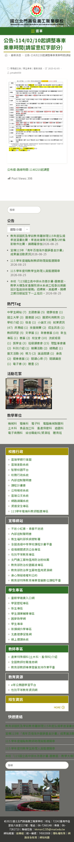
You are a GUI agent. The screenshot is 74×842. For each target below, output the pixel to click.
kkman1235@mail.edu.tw (49, 829)
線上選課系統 (20, 639)
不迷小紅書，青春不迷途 (27, 528)
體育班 (57, 433)
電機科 (24, 423)
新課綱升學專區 (21, 629)
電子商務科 (15, 433)
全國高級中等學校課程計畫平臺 (31, 544)
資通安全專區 (20, 506)
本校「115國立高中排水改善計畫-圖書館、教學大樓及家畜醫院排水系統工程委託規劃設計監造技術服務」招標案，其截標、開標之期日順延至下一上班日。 (38, 287)
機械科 (12, 423)
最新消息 (38, 68)
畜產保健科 (44, 428)
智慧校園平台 (20, 469)
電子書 (19, 364)
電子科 (35, 423)
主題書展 (36, 312)
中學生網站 (17, 312)
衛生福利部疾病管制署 (25, 539)
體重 (33, 364)
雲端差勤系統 (20, 464)
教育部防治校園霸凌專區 (27, 565)
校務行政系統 (20, 475)
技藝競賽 (38, 327)
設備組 (20, 833)
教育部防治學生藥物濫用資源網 (31, 570)
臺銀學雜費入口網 (22, 598)
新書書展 (50, 333)
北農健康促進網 (21, 634)
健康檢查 (55, 312)
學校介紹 (15, 322)
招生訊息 (56, 327)
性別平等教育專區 (22, 554)
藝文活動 (15, 353)
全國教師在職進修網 (24, 662)
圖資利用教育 (53, 317)
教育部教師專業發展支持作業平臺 (33, 667)
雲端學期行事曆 (21, 459)
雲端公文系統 (20, 495)
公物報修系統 (20, 490)
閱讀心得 (39, 358)
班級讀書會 (38, 343)
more (18, 707)
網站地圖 (45, 837)
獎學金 (19, 343)
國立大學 (15, 317)
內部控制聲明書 (21, 480)
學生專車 (27, 68)
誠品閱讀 (46, 353)
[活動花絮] (28, 393)
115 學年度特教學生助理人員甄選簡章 (35, 271)
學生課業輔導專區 (22, 613)
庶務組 (21, 327)
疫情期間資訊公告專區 (25, 549)
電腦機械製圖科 (53, 423)
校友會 (39, 338)
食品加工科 (27, 428)
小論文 (44, 322)
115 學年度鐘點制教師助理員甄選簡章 (35, 260)
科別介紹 (21, 348)
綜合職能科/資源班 (38, 433)
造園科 (59, 428)
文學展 (32, 333)
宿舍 (30, 322)
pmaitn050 (15, 72)
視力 (30, 353)
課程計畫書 (18, 485)
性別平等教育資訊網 (24, 690)
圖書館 (32, 317)
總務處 (56, 348)
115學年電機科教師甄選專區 (29, 511)
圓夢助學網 (18, 618)
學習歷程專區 (20, 603)
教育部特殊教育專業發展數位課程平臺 (36, 580)
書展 (25, 338)
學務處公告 (15, 68)
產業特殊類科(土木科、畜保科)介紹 (34, 657)
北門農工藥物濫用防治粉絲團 (30, 559)
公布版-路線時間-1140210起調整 (28, 169)
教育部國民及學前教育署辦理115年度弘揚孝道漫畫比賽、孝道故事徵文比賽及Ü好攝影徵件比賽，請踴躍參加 (37, 240)
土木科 (12, 428)
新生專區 (17, 608)
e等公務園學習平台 (23, 685)
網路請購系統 (20, 501)
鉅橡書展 (21, 358)
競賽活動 (39, 348)
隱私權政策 (59, 833)
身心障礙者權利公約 (24, 575)
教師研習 (15, 333)
